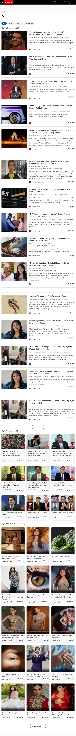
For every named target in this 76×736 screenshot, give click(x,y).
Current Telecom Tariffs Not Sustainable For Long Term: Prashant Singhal (37, 485)
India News (49, 111)
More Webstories (37, 726)
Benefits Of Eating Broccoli (61, 556)
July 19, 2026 (6, 679)
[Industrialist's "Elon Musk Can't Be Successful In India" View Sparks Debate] (14, 65)
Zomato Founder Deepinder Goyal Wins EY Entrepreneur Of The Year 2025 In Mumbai (46, 33)
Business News (51, 62)
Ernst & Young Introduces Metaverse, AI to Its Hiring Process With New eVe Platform (50, 162)
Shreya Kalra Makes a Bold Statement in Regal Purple (36, 675)
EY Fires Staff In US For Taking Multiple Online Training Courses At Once (51, 191)
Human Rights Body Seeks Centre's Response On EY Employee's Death (51, 322)
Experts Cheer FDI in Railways (62, 512)
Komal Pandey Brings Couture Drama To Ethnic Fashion (12, 636)
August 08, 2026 (32, 602)
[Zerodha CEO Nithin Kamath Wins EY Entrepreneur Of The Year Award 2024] (14, 89)
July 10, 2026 (6, 717)
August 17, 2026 (32, 561)
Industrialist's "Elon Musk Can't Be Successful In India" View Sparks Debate (51, 58)
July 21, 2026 (56, 640)
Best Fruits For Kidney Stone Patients (62, 636)
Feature (51, 37)
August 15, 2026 (57, 561)
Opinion (52, 299)
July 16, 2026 (31, 679)
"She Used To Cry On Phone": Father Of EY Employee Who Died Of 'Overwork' (51, 372)
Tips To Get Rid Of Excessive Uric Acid (62, 675)
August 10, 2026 (7, 602)
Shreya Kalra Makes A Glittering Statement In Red (61, 714)
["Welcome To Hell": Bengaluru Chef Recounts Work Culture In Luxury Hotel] (14, 247)
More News (37, 427)
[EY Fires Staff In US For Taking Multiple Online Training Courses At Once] (14, 198)
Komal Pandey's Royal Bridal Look (37, 714)
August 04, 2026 (7, 640)
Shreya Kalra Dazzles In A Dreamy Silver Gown (36, 557)
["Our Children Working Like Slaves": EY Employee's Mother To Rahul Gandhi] (14, 355)
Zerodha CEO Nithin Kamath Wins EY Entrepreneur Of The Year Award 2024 (51, 82)
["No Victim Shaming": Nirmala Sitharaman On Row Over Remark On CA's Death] (14, 273)
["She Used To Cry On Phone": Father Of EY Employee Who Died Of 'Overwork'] (14, 379)
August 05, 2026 (57, 602)
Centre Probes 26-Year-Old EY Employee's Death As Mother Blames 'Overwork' (38, 453)
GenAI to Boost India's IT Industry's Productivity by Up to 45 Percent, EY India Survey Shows (51, 131)
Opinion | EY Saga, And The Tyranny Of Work (47, 296)
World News (50, 194)
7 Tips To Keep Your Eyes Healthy (11, 675)
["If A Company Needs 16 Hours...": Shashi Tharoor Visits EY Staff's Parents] (14, 222)
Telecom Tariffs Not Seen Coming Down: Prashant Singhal (11, 485)
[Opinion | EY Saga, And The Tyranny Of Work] (14, 304)
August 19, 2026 (7, 561)
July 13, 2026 (56, 679)
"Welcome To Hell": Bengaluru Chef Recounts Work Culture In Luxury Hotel (50, 240)
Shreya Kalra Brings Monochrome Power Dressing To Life (12, 597)
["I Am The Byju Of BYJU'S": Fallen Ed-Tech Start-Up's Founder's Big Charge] (14, 114)
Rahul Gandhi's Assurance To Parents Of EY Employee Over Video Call (51, 402)
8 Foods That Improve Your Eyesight (36, 596)
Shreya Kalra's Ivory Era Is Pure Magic (11, 714)
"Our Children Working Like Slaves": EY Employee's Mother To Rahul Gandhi (50, 348)
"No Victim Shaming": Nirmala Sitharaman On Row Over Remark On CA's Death (49, 264)
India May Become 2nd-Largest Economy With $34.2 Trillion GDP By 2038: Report (12, 453)
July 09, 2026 (31, 717)
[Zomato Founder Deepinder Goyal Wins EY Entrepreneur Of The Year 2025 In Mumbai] (14, 40)
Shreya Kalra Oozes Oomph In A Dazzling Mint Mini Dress (62, 596)
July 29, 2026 (31, 640)
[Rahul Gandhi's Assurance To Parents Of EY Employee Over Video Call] (14, 410)
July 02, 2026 (56, 717)
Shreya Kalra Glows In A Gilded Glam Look (10, 557)
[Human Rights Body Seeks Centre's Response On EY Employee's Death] (14, 330)
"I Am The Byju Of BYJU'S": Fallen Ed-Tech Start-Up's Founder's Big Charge (51, 107)
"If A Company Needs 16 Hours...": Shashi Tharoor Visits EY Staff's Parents (49, 215)
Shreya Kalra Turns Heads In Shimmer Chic (37, 636)
